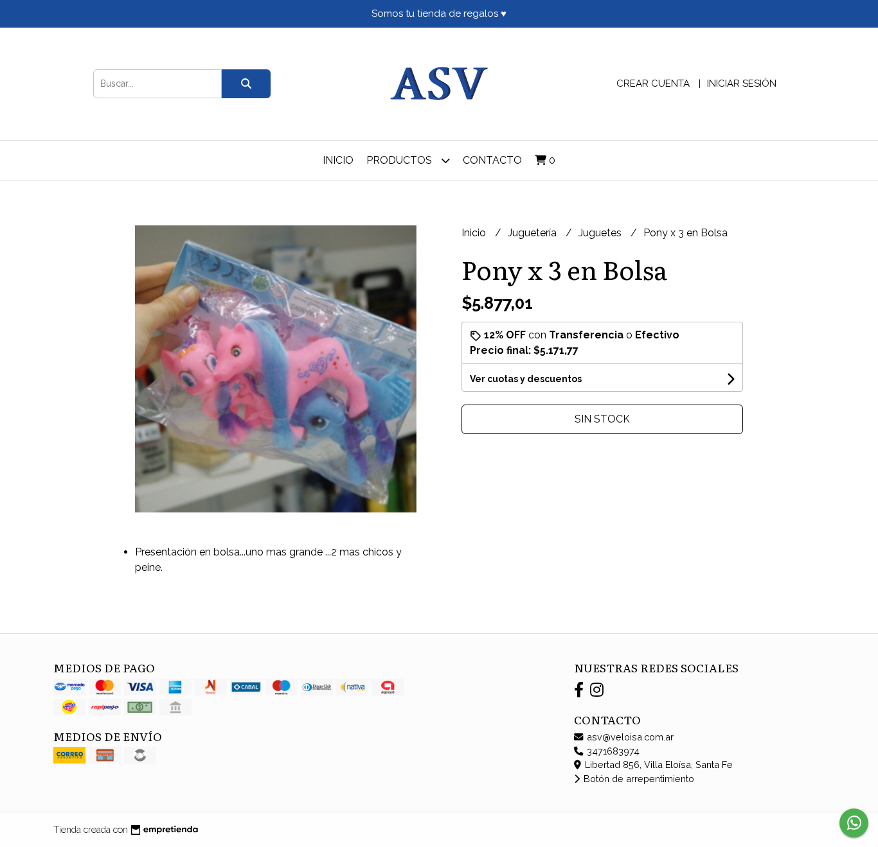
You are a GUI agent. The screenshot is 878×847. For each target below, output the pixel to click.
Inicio (338, 160)
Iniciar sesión (741, 83)
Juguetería (533, 233)
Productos (400, 160)
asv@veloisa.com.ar (629, 736)
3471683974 (612, 751)
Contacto (492, 160)
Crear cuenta (653, 83)
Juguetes (601, 233)
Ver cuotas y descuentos (526, 379)
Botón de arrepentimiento (637, 778)
